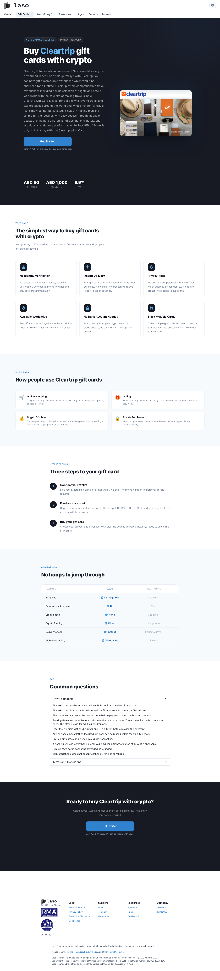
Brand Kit (161, 907)
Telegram (102, 912)
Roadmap (132, 907)
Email (100, 907)
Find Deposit (134, 916)
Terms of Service (77, 907)
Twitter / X (162, 912)
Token (131, 912)
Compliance (74, 920)
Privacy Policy (76, 912)
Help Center (104, 916)
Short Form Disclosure (79, 916)
